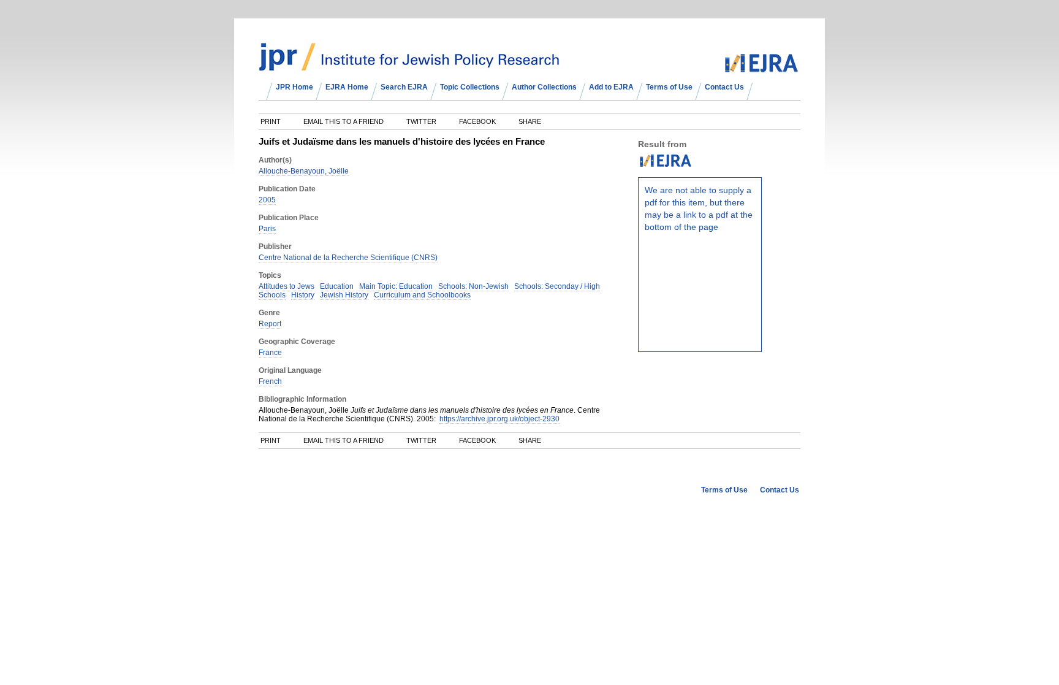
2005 (267, 200)
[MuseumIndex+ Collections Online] (409, 65)
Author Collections (544, 87)
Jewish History (344, 295)
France (270, 352)
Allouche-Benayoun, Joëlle (304, 171)
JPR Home (294, 87)
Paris (267, 228)
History (302, 295)
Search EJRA (404, 87)
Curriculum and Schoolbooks (422, 295)
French (270, 381)
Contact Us (724, 87)
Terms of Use (669, 87)
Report (270, 324)
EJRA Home (346, 87)
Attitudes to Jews (286, 286)
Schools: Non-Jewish (473, 286)
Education (337, 286)
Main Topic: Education (396, 286)
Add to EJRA (611, 87)
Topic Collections (469, 87)
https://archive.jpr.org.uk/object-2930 (499, 419)
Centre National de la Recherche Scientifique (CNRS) (348, 257)
